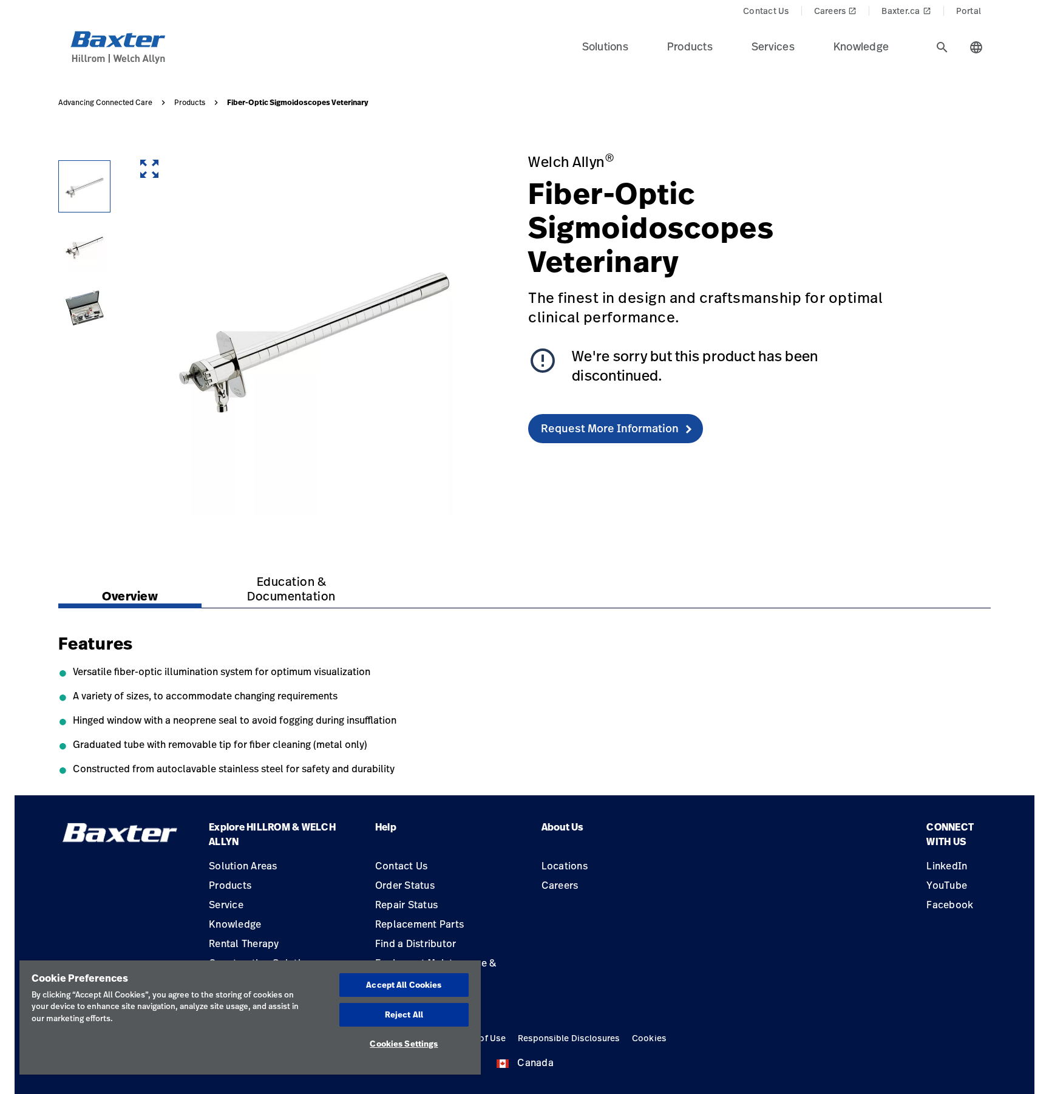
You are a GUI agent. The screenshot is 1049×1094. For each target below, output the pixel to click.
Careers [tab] (835, 10)
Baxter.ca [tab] (906, 10)
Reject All (404, 1014)
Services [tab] (773, 46)
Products (189, 102)
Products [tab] (690, 46)
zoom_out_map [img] (149, 169)
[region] (250, 1017)
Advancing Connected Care (105, 102)
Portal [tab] (969, 10)
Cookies (649, 1038)
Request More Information (610, 428)
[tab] (942, 47)
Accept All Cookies (403, 984)
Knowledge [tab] (861, 46)
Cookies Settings (404, 1043)
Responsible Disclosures (569, 1038)
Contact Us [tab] (766, 10)
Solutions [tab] (605, 46)
